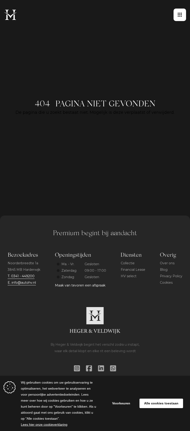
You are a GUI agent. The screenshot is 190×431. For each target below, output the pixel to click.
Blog (164, 270)
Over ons (167, 263)
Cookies (166, 282)
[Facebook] (89, 368)
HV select (128, 276)
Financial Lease (133, 270)
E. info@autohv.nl (22, 282)
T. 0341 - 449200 (21, 276)
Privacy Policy (171, 276)
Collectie (128, 263)
